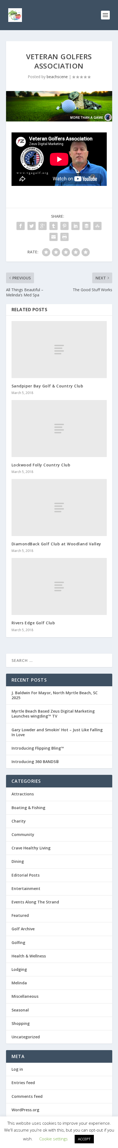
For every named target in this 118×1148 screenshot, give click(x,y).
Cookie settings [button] (53, 1138)
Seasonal (20, 1010)
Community (23, 834)
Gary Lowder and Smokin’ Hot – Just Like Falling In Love (57, 732)
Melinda (19, 982)
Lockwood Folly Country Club (41, 464)
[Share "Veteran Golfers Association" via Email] (53, 236)
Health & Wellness (29, 956)
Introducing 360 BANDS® (35, 761)
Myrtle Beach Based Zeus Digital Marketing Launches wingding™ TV (53, 713)
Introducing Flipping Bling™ (38, 748)
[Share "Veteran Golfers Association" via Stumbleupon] (97, 225)
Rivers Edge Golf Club (33, 622)
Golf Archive (23, 928)
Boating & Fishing (28, 807)
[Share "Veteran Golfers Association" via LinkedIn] (75, 225)
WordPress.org (25, 1109)
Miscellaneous (25, 996)
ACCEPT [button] (84, 1138)
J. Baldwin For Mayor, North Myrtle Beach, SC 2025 (55, 695)
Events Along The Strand (35, 902)
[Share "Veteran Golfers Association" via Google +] (42, 225)
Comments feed (27, 1096)
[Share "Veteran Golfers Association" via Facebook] (20, 225)
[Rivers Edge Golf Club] (59, 586)
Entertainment (26, 888)
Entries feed (23, 1082)
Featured (20, 915)
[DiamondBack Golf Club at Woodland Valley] (59, 507)
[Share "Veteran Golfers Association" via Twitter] (31, 225)
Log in (17, 1069)
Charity (19, 821)
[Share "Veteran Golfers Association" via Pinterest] (64, 225)
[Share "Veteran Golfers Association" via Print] (64, 236)
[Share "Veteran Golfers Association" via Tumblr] (53, 225)
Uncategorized (26, 1036)
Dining (18, 861)
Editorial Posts (26, 875)
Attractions (23, 793)
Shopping (21, 1023)
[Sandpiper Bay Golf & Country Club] (59, 349)
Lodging (19, 969)
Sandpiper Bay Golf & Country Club (47, 386)
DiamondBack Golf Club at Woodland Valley (56, 543)
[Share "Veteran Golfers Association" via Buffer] (86, 225)
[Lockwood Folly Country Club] (59, 428)
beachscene (57, 76)
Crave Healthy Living (31, 848)
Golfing (18, 942)
